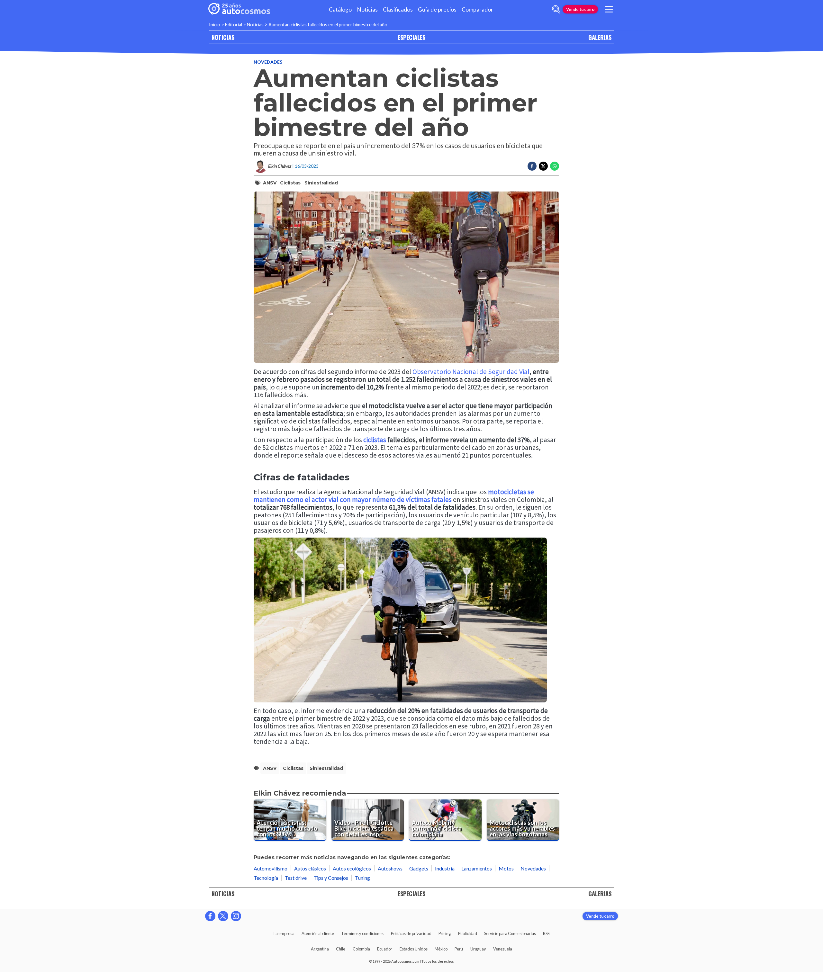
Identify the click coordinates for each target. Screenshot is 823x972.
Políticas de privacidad (411, 933)
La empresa (284, 933)
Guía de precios (437, 9)
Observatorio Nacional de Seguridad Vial (470, 371)
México (441, 948)
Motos (506, 868)
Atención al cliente (318, 933)
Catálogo (340, 9)
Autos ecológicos (352, 868)
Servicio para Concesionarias (510, 933)
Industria (445, 868)
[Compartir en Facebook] (532, 166)
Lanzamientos (476, 868)
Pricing (445, 933)
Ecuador (384, 948)
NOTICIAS (223, 37)
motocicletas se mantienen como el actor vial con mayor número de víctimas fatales (394, 495)
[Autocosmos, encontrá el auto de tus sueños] (239, 9)
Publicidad (467, 933)
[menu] (609, 9)
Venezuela (502, 948)
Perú (459, 948)
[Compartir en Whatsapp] (554, 166)
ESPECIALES (411, 37)
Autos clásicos (310, 868)
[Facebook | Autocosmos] (210, 916)
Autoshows (390, 868)
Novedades (268, 62)
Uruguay (478, 948)
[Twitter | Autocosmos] (223, 916)
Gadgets (418, 868)
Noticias (367, 9)
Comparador (477, 9)
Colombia (361, 948)
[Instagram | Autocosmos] (236, 916)
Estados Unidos (414, 948)
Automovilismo (270, 868)
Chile (340, 948)
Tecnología (266, 878)
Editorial (233, 24)
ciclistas (290, 183)
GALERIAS (599, 37)
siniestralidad (321, 183)
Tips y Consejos (330, 878)
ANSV (269, 183)
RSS (546, 933)
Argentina (320, 948)
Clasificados (398, 9)
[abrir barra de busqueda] (556, 9)
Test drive (296, 878)
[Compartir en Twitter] (543, 166)
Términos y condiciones (362, 933)
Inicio (214, 24)
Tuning (362, 878)
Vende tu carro (580, 9)
